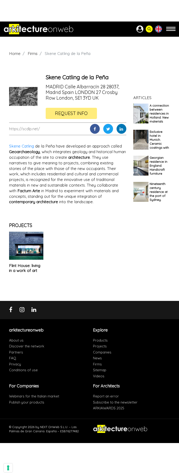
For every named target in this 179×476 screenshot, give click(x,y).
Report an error (106, 396)
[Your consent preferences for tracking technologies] (8, 467)
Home (15, 53)
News (97, 358)
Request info (71, 113)
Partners (16, 352)
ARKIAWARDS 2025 (108, 408)
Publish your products (26, 402)
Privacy (15, 364)
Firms (33, 53)
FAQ (12, 358)
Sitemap (99, 370)
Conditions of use (23, 370)
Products (100, 340)
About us (16, 340)
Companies (102, 352)
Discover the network (26, 346)
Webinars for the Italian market (34, 396)
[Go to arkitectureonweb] (38, 29)
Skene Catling (21, 146)
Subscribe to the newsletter (115, 402)
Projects (100, 346)
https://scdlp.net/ (24, 128)
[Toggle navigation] (171, 31)
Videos (98, 376)
